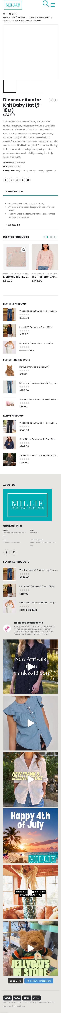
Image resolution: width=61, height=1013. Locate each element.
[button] (7, 51)
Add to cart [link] (23, 249)
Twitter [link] (11, 179)
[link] (44, 3)
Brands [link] (31, 170)
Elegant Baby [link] (50, 170)
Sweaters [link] (42, 274)
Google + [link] (22, 179)
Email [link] (28, 179)
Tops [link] (48, 274)
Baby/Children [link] (21, 170)
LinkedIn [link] (17, 179)
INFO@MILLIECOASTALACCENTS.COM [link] (11, 542)
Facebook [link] (5, 179)
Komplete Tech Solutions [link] (14, 1006)
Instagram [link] (14, 552)
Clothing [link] (39, 170)
